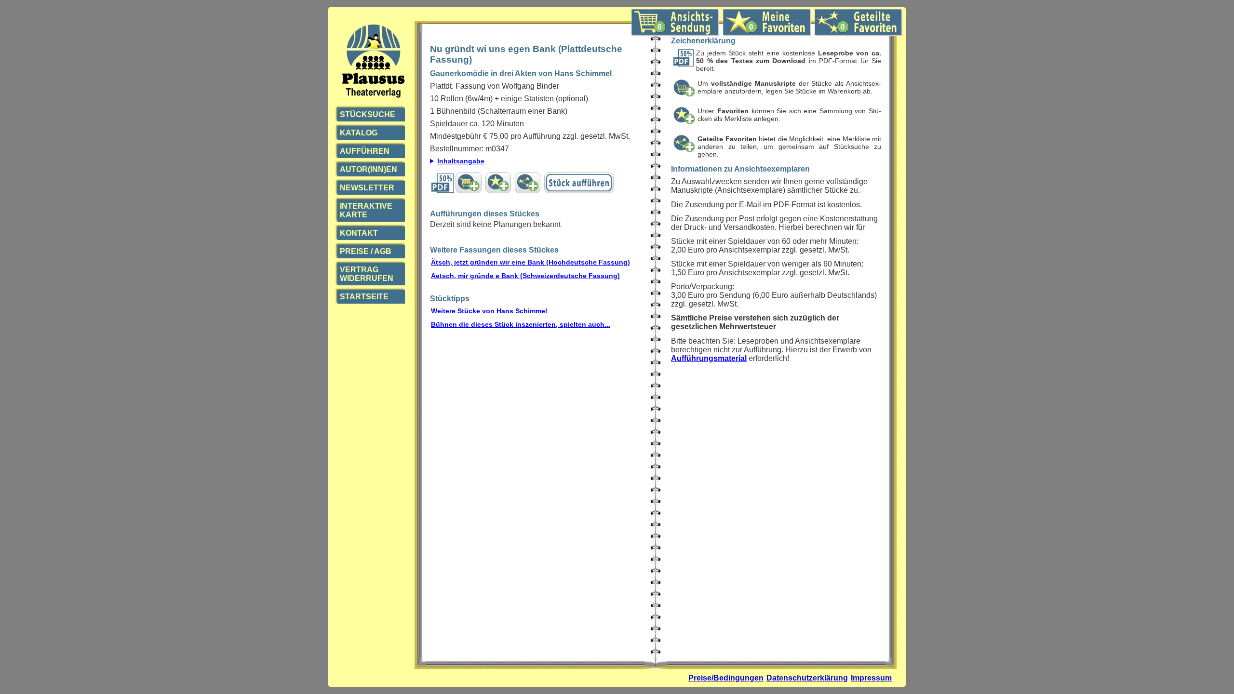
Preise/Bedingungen (726, 678)
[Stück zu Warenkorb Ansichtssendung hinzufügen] (468, 182)
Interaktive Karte (366, 210)
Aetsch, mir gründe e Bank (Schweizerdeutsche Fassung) (525, 276)
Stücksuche (367, 114)
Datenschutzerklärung (807, 678)
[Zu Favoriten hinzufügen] (498, 182)
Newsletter (367, 188)
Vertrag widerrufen (366, 274)
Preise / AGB (365, 251)
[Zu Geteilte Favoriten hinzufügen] (527, 182)
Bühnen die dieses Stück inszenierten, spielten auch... (520, 324)
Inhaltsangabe (460, 161)
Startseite (364, 297)
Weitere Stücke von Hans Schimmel (489, 311)
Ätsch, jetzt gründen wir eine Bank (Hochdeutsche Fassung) (530, 262)
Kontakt (359, 233)
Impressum (871, 678)
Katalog (358, 133)
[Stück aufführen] (579, 182)
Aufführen (364, 151)
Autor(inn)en (368, 169)
